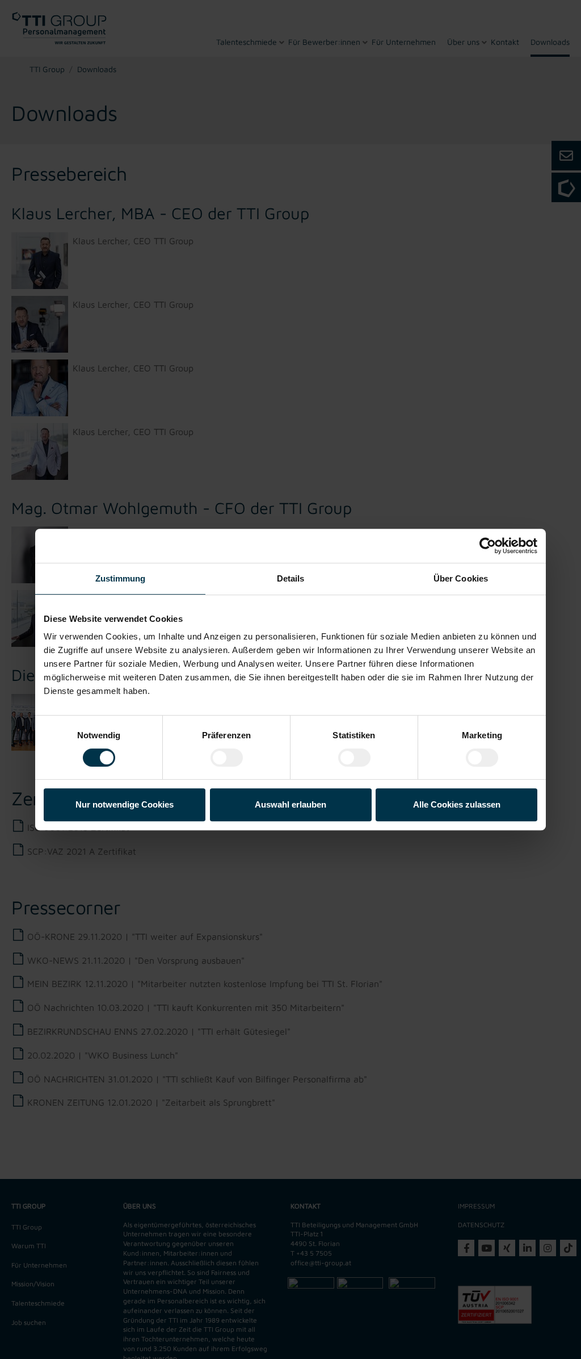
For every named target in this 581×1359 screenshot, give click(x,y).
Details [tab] (291, 578)
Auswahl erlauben (290, 804)
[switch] (226, 758)
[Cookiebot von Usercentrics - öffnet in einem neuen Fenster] (487, 545)
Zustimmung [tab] (120, 578)
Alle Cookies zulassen (456, 804)
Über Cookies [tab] (460, 578)
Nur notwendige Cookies (124, 804)
